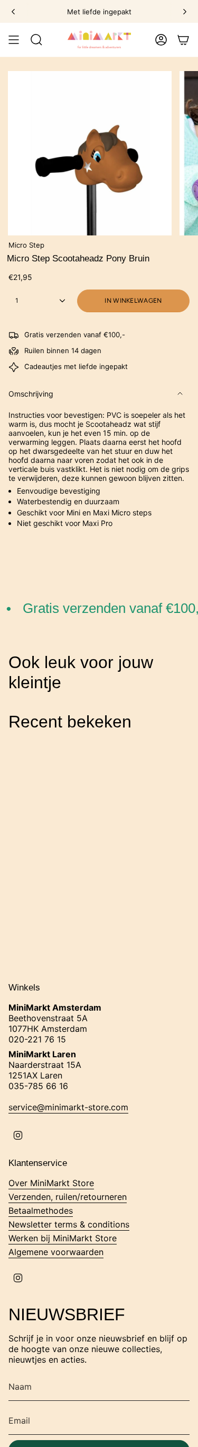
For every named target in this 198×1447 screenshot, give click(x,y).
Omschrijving (30, 393)
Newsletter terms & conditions (68, 1224)
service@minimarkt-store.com (68, 1107)
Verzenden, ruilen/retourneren (67, 1196)
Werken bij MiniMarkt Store (62, 1238)
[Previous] (13, 11)
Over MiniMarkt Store (51, 1183)
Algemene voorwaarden (55, 1252)
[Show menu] (13, 40)
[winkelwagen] (183, 40)
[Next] (185, 11)
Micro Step (26, 245)
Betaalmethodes (40, 1210)
